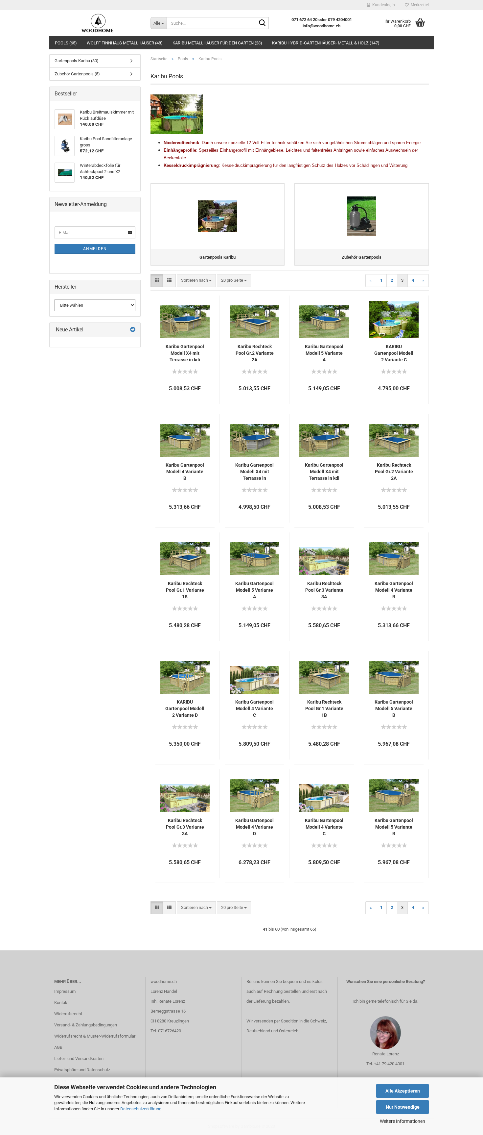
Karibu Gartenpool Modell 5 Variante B (394, 708)
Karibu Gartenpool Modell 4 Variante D (254, 827)
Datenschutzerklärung (140, 1108)
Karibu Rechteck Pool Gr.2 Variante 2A (255, 353)
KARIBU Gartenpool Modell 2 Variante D (184, 708)
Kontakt (61, 1002)
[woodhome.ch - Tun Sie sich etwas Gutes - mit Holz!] (97, 23)
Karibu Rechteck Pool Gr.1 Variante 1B (185, 590)
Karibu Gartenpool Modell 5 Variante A (324, 353)
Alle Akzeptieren (402, 1091)
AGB (58, 1047)
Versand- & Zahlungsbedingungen (85, 1024)
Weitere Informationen (402, 1121)
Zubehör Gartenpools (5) (77, 73)
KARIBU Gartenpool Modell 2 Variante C (393, 353)
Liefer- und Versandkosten (79, 1058)
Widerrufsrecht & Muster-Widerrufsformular (94, 1036)
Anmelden (95, 248)
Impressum (65, 991)
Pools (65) (66, 42)
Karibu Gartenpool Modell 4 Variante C (254, 708)
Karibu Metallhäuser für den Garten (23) (217, 42)
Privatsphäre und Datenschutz (82, 1069)
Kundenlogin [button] (382, 5)
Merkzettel (419, 5)
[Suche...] (262, 23)
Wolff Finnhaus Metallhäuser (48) (125, 42)
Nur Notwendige (403, 1107)
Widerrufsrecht (68, 1013)
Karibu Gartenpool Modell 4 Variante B (185, 471)
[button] (156, 280)
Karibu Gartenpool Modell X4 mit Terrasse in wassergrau (254, 471)
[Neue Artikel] (132, 330)
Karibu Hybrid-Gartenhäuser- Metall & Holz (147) (326, 42)
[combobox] (196, 280)
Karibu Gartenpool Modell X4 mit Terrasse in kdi (185, 353)
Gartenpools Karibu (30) (77, 60)
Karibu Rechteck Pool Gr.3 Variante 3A (324, 590)
